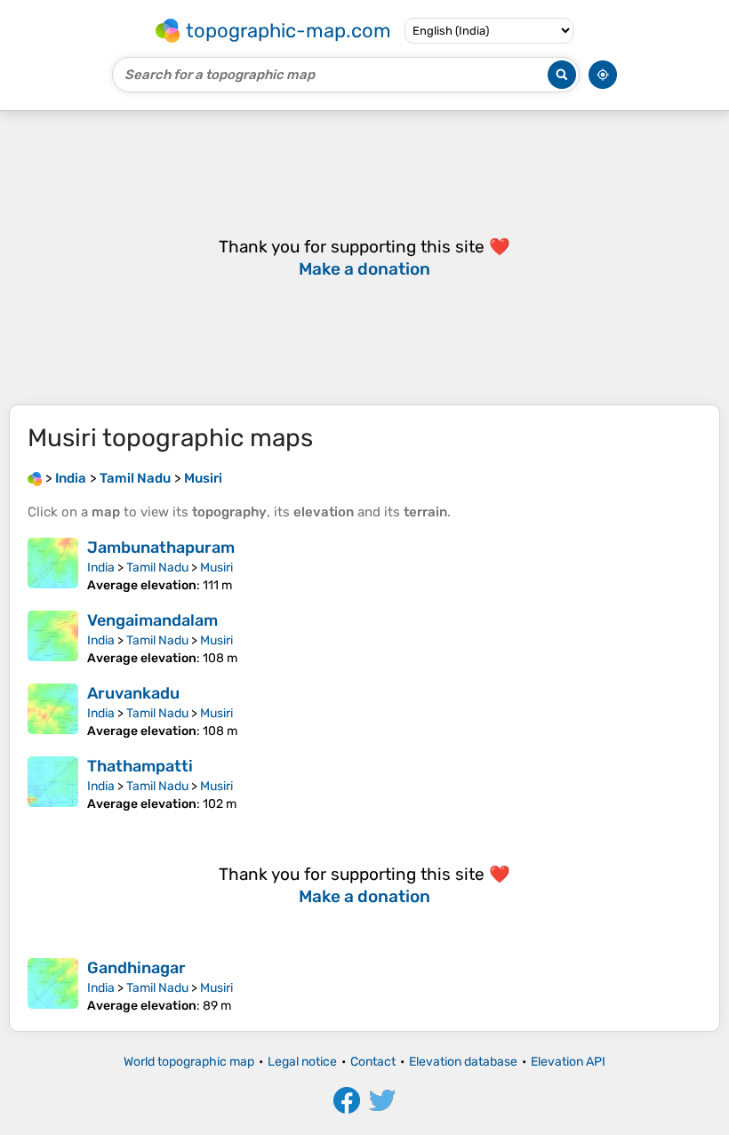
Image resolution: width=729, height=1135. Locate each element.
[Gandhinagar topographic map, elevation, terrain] (53, 985)
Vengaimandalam (152, 620)
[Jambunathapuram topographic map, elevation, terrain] (53, 565)
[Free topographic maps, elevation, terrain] (35, 478)
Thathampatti (140, 766)
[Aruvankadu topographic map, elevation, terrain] (53, 711)
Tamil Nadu (157, 567)
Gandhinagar (136, 968)
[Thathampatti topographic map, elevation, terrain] (53, 783)
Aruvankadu (133, 693)
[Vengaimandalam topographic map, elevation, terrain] (53, 638)
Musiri (216, 567)
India (101, 567)
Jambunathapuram (161, 547)
